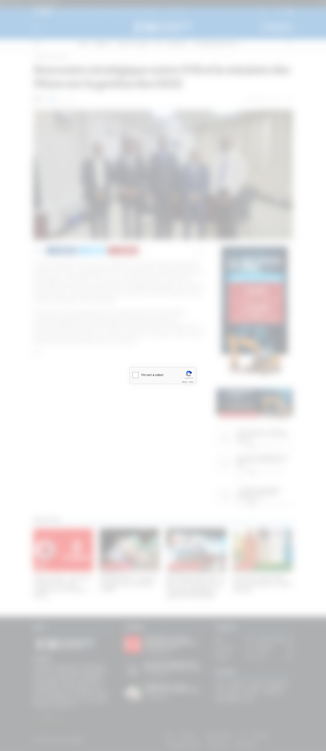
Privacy (184, 382)
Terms (191, 382)
